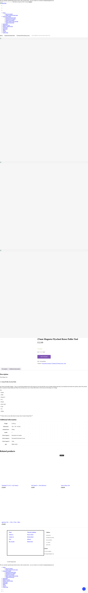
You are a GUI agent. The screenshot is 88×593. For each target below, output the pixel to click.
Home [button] (10, 532)
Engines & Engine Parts (10, 35)
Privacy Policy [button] (30, 534)
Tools (65, 363)
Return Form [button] (30, 541)
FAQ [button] (10, 539)
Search (30, 1)
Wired (4, 584)
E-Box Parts (5, 587)
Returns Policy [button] (30, 536)
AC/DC (4, 585)
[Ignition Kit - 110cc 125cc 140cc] (14, 505)
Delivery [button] (29, 539)
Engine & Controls (7, 571)
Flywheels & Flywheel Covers (23, 35)
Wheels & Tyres (6, 579)
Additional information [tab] (14, 369)
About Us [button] (11, 534)
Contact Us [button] (11, 536)
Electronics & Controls (46, 363)
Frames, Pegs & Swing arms (12, 569)
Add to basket (44, 356)
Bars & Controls (9, 568)
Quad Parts (5, 582)
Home (1, 35)
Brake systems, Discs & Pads (12, 576)
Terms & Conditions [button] (31, 532)
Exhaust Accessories (10, 574)
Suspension (5, 578)
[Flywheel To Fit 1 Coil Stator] (14, 468)
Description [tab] (4, 369)
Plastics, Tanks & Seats (8, 580)
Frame (4, 567)
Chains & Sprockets (10, 577)
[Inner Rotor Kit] (73, 468)
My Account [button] (11, 541)
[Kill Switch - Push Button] (44, 468)
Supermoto (5, 583)
